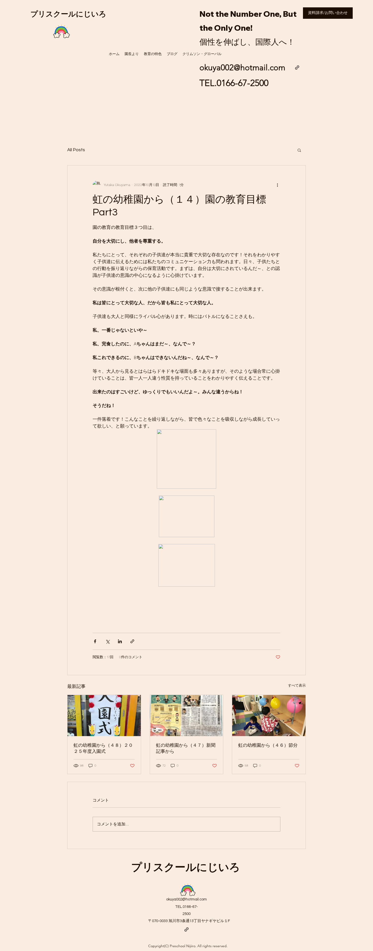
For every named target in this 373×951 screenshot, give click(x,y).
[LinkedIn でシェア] (119, 641)
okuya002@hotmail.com (186, 899)
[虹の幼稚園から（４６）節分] (269, 715)
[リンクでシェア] (132, 641)
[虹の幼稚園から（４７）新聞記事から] (186, 715)
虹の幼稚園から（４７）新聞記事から (185, 748)
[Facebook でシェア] (95, 641)
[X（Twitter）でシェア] (107, 641)
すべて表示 (297, 685)
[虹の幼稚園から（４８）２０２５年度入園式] (104, 715)
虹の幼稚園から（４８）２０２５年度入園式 (103, 748)
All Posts (76, 149)
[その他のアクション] (277, 185)
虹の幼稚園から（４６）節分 (268, 745)
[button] (299, 150)
